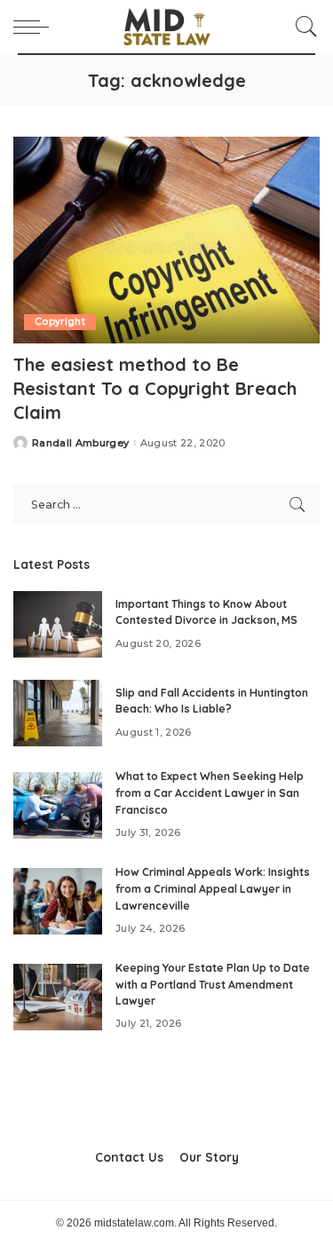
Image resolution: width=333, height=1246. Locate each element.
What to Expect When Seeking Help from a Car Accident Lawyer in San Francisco (209, 792)
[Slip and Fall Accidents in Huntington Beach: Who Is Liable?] (57, 713)
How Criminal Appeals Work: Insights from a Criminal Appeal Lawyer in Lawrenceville (212, 888)
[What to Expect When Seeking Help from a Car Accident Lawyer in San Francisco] (57, 805)
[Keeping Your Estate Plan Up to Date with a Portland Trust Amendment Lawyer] (57, 997)
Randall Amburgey (81, 443)
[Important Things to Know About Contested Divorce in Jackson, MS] (57, 624)
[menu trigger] (35, 26)
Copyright (60, 321)
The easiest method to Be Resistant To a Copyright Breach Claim (155, 388)
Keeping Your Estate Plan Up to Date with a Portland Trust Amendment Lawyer (212, 984)
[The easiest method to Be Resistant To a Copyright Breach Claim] (166, 240)
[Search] (302, 26)
